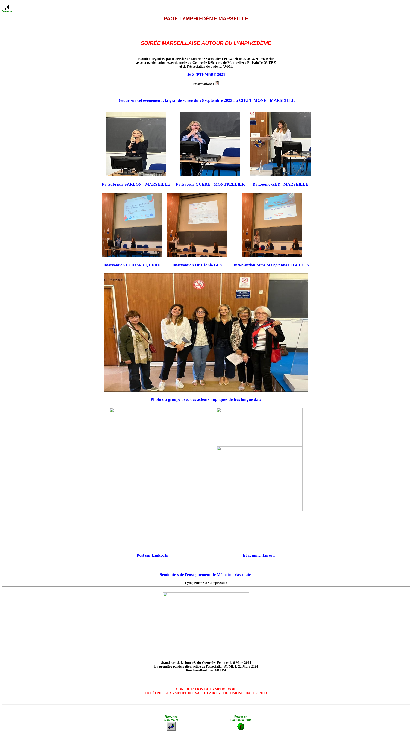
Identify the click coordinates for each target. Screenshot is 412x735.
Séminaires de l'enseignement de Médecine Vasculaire (206, 574)
